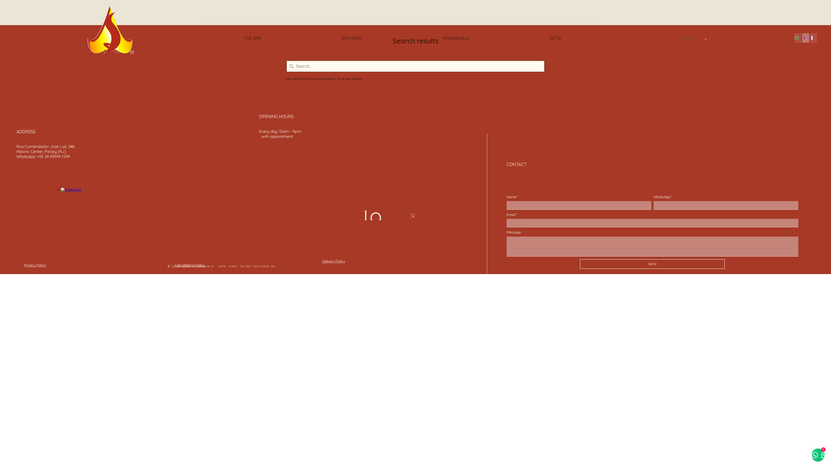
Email (512, 215)
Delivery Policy (333, 261)
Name (512, 197)
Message (514, 232)
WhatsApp (663, 197)
